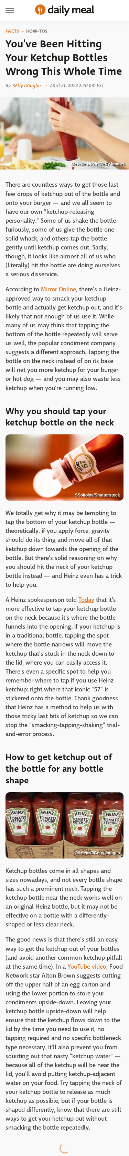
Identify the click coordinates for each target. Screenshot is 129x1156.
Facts (12, 31)
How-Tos (37, 31)
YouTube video (86, 967)
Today (86, 600)
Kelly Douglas (27, 85)
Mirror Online (58, 289)
